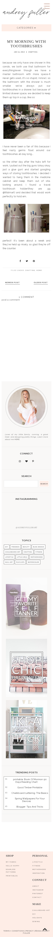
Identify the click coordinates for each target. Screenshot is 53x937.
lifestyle (9, 557)
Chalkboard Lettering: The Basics (29, 793)
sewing (36, 921)
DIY (6, 547)
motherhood (37, 557)
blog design (38, 547)
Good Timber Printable (29, 787)
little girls (22, 557)
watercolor (33, 562)
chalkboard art (12, 552)
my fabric (11, 862)
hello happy (12, 866)
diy (34, 914)
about (35, 886)
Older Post (41, 282)
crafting (33, 52)
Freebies (15, 547)
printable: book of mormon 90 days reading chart (30, 780)
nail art (9, 562)
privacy (30, 931)
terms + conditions (13, 931)
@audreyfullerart (26, 528)
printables (12, 876)
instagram (38, 890)
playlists (20, 562)
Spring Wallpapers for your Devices (30, 800)
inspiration (38, 873)
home (39, 270)
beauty (26, 547)
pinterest (37, 893)
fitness (38, 552)
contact (37, 897)
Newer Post (12, 282)
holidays (37, 918)
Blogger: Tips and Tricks (29, 806)
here (17, 439)
